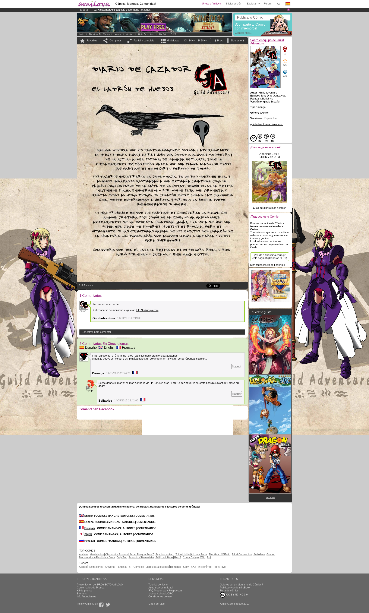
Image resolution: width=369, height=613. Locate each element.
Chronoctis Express (116, 554)
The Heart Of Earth (219, 554)
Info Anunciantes (86, 596)
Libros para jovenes (157, 566)
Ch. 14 (162, 34)
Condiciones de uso (160, 596)
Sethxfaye (259, 554)
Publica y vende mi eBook (235, 587)
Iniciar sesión (234, 3)
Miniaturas (173, 40)
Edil (157, 557)
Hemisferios (97, 554)
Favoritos (91, 40)
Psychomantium (164, 554)
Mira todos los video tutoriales (267, 264)
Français (128, 347)
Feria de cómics (229, 590)
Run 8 (177, 557)
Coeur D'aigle (191, 557)
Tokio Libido (183, 554)
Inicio (81, 34)
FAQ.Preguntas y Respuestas (165, 590)
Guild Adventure (146, 34)
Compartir (115, 40)
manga (118, 34)
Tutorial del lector (158, 584)
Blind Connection (242, 554)
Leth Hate (167, 557)
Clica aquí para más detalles (269, 207)
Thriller (202, 566)
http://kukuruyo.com (147, 310)
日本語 (88, 534)
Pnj (209, 557)
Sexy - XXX (189, 566)
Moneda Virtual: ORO (160, 593)
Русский (89, 541)
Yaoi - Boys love (216, 566)
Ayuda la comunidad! (160, 587)
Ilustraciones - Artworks (101, 566)
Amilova (83, 554)
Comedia (138, 566)
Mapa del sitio (156, 603)
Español (91, 347)
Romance (176, 566)
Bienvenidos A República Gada (97, 557)
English (109, 347)
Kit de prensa (84, 590)
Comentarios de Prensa (90, 587)
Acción (129, 34)
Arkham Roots (199, 554)
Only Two (122, 557)
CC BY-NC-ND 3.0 (237, 594)
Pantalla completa (143, 40)
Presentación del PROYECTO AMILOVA (100, 584)
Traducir (237, 366)
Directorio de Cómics (99, 34)
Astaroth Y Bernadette (141, 557)
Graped (270, 554)
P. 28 (173, 34)
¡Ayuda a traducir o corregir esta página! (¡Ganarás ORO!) (269, 257)
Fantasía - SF (124, 566)
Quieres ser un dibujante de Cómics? (241, 584)
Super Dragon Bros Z (141, 554)
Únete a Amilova (211, 3)
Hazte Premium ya (160, 9)
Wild (202, 557)
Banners (82, 593)
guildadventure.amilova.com (266, 124)
